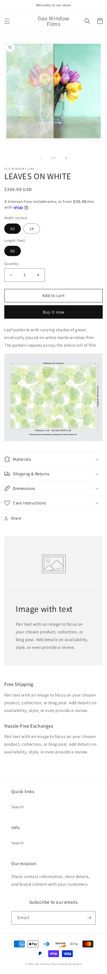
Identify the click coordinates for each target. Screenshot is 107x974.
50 (12, 228)
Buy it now (53, 312)
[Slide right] (66, 158)
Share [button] (16, 518)
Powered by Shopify (70, 963)
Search (17, 806)
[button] (7, 21)
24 (31, 228)
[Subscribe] (89, 918)
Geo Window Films (46, 963)
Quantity (11, 263)
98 (12, 251)
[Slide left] (41, 158)
